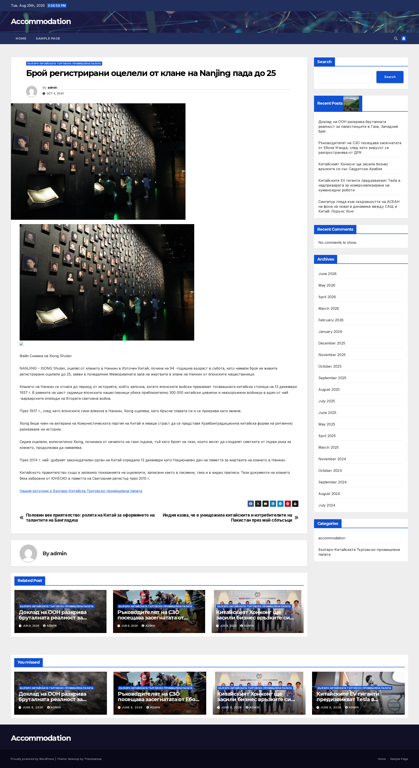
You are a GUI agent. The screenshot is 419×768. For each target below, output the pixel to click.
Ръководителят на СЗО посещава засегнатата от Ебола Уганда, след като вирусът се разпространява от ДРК (360, 148)
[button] (396, 38)
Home (21, 38)
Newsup (73, 759)
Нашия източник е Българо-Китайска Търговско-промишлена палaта (81, 491)
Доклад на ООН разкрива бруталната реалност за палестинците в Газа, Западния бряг (358, 126)
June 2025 (327, 413)
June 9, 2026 (33, 707)
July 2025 (326, 401)
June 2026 (327, 274)
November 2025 (332, 355)
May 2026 (326, 285)
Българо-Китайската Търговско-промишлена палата (64, 63)
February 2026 (331, 320)
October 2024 (330, 471)
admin (52, 88)
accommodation (331, 538)
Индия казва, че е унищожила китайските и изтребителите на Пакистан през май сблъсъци (227, 518)
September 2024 (332, 482)
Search (324, 61)
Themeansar (92, 759)
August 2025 (329, 389)
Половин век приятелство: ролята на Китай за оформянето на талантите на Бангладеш (90, 518)
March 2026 (328, 308)
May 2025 (326, 424)
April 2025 (327, 436)
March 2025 (328, 447)
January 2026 (330, 332)
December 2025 (331, 343)
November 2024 (332, 459)
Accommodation (41, 21)
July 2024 (327, 505)
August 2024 (329, 494)
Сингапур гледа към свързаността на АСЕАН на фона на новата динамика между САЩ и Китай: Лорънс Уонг (359, 206)
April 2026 (327, 297)
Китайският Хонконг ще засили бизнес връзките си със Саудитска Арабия (253, 617)
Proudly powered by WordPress (33, 759)
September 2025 (332, 378)
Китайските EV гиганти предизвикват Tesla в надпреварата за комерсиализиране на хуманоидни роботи (359, 185)
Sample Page (48, 38)
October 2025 (330, 366)
